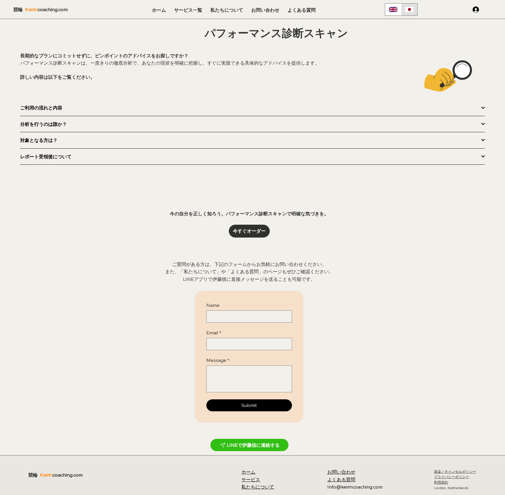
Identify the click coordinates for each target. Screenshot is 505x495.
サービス (250, 479)
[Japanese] (409, 10)
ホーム (248, 472)
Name (212, 305)
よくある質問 (341, 479)
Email (213, 333)
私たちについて (257, 487)
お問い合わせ (341, 472)
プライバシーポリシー (451, 477)
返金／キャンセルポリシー (455, 471)
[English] (393, 10)
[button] (188, 10)
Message (217, 360)
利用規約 (441, 482)
